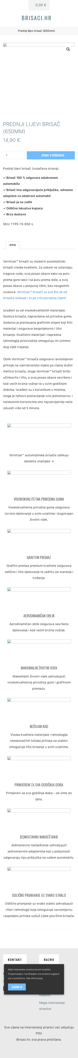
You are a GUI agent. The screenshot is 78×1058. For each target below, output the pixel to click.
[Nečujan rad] (39, 710)
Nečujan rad (39, 726)
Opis (12, 245)
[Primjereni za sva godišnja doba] (39, 769)
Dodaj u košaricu (53, 155)
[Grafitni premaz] (39, 542)
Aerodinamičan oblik (39, 615)
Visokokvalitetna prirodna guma (39, 499)
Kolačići (45, 995)
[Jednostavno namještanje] (39, 821)
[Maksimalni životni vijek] (39, 652)
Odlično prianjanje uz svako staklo (39, 895)
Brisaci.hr (37, 18)
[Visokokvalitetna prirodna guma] (39, 483)
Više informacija (34, 978)
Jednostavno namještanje (39, 836)
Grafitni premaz (39, 557)
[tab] (12, 245)
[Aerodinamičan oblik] (39, 600)
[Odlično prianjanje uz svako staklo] (39, 879)
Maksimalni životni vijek (39, 668)
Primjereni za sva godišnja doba (39, 784)
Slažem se (17, 987)
